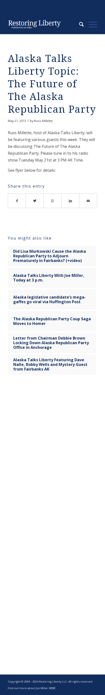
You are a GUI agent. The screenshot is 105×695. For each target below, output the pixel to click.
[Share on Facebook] (17, 201)
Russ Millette (43, 121)
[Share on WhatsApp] (52, 201)
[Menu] (90, 24)
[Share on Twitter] (34, 201)
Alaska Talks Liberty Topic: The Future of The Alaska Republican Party (52, 84)
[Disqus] (52, 455)
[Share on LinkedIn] (70, 201)
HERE (52, 688)
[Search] (79, 24)
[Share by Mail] (88, 201)
